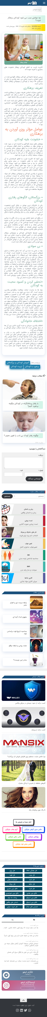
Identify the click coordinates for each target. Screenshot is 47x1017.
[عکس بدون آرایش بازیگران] (33, 832)
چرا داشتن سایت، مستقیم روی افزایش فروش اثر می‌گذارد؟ (26, 756)
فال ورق (12, 870)
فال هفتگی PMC (32, 870)
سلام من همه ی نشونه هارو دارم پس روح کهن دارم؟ (21, 935)
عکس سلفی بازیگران (14, 837)
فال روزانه (12, 884)
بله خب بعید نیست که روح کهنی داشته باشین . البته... (20, 928)
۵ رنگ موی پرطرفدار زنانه (37, 810)
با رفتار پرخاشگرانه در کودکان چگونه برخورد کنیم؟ (23, 405)
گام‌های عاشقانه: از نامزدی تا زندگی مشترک (31, 783)
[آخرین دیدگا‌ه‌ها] (13, 920)
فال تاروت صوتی (12, 907)
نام (21, 470)
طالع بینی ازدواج (31, 898)
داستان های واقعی (12, 902)
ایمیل (41, 470)
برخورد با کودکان (32, 366)
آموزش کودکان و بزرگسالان (18, 362)
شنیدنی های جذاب (32, 907)
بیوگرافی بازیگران (33, 837)
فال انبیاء (32, 888)
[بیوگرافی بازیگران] (33, 839)
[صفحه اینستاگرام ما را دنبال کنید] (17, 1010)
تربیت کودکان (16, 366)
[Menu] (44, 3)
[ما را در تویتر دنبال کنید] (25, 1010)
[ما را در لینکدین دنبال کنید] (21, 1010)
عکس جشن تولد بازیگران (24, 844)
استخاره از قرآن (12, 880)
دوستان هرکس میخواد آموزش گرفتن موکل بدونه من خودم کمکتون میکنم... (21, 944)
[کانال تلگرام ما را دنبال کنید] (29, 1010)
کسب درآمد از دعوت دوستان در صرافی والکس (30, 703)
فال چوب (32, 875)
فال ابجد (32, 880)
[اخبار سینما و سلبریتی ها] (24, 825)
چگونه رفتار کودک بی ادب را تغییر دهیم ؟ (21, 435)
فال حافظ (32, 884)
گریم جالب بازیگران (11, 829)
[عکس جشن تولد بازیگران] (23, 847)
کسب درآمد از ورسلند (38, 730)
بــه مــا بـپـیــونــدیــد (28, 977)
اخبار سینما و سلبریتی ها (23, 822)
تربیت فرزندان (37, 9)
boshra (34, 26)
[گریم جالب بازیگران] (11, 832)
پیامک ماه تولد (12, 898)
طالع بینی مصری (12, 888)
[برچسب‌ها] (34, 920)
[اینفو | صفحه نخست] (30, 3)
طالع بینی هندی (32, 893)
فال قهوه (12, 875)
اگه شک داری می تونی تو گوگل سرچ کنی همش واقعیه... (22, 953)
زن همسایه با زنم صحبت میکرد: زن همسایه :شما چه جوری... (21, 962)
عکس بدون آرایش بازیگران (33, 829)
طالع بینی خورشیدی (12, 893)
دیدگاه (40, 455)
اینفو (22, 1005)
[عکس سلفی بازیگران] (14, 839)
